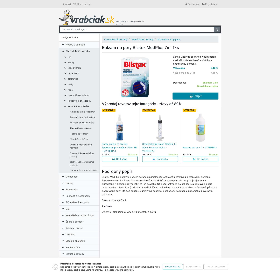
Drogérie (70, 234)
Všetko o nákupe (82, 4)
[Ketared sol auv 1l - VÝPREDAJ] (200, 127)
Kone (70, 90)
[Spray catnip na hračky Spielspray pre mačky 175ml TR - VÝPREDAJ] (120, 127)
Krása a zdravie (74, 228)
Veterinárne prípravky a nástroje (81, 146)
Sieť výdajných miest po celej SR (130, 22)
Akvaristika (73, 73)
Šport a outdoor (75, 221)
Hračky (70, 183)
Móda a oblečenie (75, 240)
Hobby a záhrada (75, 44)
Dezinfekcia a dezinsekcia (82, 117)
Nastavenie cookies (216, 267)
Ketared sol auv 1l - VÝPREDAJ (200, 147)
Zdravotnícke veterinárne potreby (82, 155)
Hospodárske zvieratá (79, 95)
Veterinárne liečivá (79, 139)
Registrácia (210, 4)
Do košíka (121, 159)
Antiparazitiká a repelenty (82, 111)
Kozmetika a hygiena (80, 128)
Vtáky (71, 84)
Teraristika (73, 79)
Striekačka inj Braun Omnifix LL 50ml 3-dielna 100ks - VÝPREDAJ (159, 147)
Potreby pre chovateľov (79, 101)
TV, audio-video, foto (77, 202)
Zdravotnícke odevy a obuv (83, 170)
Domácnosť (72, 176)
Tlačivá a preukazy (79, 133)
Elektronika (72, 189)
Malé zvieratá (74, 68)
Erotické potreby (75, 253)
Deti (68, 208)
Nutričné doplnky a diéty (82, 122)
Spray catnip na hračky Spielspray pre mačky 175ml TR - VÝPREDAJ (119, 147)
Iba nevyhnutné (193, 267)
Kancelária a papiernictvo (80, 215)
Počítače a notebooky (78, 195)
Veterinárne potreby (78, 106)
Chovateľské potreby (78, 51)
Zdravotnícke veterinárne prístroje (82, 163)
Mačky (71, 62)
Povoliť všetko (172, 267)
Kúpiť (197, 96)
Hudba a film (73, 247)
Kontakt (67, 4)
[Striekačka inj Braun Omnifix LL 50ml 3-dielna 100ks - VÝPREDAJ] (160, 127)
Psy (69, 57)
